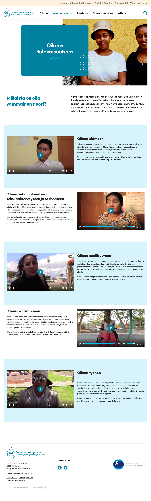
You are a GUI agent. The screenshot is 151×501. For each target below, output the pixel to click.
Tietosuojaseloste (138, 3)
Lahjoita (122, 13)
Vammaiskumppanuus (103, 13)
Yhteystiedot (121, 3)
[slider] (29, 171)
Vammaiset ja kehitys (62, 13)
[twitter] (65, 468)
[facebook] (60, 468)
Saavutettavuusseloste (15, 480)
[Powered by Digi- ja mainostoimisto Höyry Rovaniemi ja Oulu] (38, 486)
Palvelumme (82, 13)
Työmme (44, 13)
